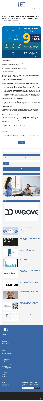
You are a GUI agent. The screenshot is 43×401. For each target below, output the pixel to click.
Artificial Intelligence (7, 367)
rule (34, 63)
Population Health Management (9, 362)
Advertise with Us (5, 341)
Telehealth (5, 371)
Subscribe (3, 350)
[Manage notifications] (40, 399)
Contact (3, 348)
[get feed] (31, 8)
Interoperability (6, 361)
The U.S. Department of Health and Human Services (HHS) (14, 63)
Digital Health (4, 366)
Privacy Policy (31, 395)
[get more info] (40, 8)
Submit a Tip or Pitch (21, 168)
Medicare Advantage (7, 379)
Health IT (3, 358)
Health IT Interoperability (11, 126)
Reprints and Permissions (6, 343)
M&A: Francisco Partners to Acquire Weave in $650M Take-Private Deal (16, 223)
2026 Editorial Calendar (6, 339)
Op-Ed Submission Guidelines (7, 345)
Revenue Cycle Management (8, 364)
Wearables (5, 372)
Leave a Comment (15, 20)
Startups (3, 374)
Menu (22, 12)
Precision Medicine (7, 369)
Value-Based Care (5, 376)
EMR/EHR (5, 360)
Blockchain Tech (6, 368)
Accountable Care (6, 377)
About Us (3, 336)
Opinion (3, 355)
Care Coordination (7, 359)
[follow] (33, 8)
